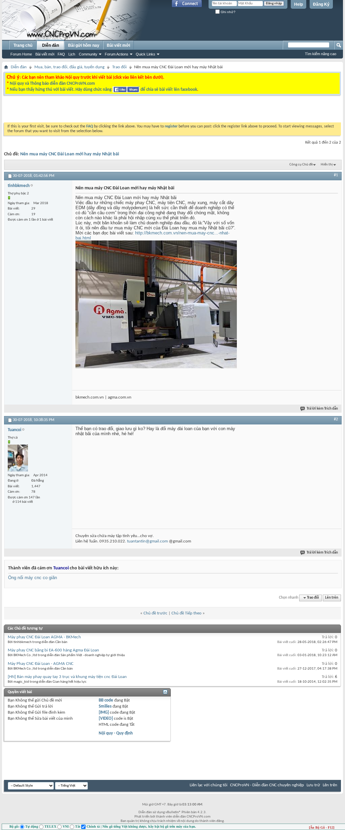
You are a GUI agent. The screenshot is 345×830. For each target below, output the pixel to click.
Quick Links (145, 54)
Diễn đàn (50, 45)
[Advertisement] (87, 111)
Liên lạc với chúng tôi (208, 785)
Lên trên (331, 598)
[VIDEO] (106, 718)
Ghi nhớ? (228, 12)
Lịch (71, 54)
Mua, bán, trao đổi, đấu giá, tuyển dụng (69, 67)
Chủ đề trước (155, 613)
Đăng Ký (321, 4)
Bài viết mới (44, 54)
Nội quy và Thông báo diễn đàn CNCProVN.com (52, 83)
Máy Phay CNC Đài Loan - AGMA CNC (40, 664)
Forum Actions (116, 54)
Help (298, 4)
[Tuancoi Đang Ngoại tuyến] (18, 458)
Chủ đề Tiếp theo (186, 613)
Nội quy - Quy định (116, 733)
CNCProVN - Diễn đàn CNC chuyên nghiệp (267, 785)
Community (88, 54)
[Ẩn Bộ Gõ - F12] (321, 827)
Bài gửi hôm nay (83, 45)
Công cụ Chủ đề (301, 164)
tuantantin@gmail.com (147, 541)
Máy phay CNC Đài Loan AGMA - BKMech (44, 637)
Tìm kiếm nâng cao (320, 54)
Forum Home (21, 54)
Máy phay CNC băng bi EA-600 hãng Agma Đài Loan (53, 650)
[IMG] (104, 712)
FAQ (61, 54)
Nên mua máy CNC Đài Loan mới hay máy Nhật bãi (69, 154)
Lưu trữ (313, 785)
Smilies (105, 706)
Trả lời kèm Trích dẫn (322, 409)
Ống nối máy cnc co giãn (32, 577)
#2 (336, 419)
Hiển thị (327, 164)
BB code (106, 700)
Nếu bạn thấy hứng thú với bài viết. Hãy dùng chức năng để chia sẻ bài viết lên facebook (103, 89)
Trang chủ (22, 45)
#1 (336, 175)
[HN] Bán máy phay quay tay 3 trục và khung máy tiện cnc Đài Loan (67, 677)
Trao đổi (119, 67)
